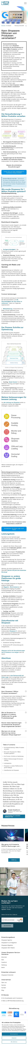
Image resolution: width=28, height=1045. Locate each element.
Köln (2, 960)
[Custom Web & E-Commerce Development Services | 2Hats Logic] (5, 3)
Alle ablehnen (14, 1041)
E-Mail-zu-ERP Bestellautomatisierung (12, 1001)
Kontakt (3, 988)
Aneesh (3, 25)
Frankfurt (4, 962)
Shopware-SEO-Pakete (8, 948)
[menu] (25, 3)
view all (14, 860)
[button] (14, 172)
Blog (2, 990)
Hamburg (4, 965)
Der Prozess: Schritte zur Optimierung (13, 756)
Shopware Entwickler (7, 975)
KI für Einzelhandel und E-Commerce (11, 998)
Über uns (4, 982)
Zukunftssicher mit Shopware (11, 770)
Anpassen (14, 1038)
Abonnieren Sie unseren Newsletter (12, 816)
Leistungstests (7, 763)
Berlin (3, 967)
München (4, 957)
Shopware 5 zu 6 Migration (9, 942)
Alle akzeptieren (14, 1034)
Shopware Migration (7, 945)
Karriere (3, 985)
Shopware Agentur (6, 940)
